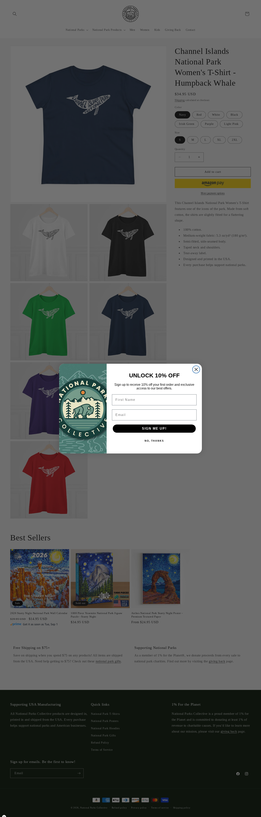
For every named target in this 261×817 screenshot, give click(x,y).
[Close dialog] (196, 369)
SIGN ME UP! (154, 428)
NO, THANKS (154, 440)
